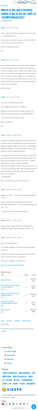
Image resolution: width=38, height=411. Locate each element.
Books (15, 383)
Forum (22, 383)
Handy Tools (10, 359)
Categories (9, 320)
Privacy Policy (5, 324)
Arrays (17, 380)
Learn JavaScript (9, 373)
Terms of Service (26, 320)
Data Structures (19, 376)
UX (3, 380)
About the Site (10, 355)
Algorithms (6, 376)
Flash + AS (6, 383)
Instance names (6, 280)
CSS (33, 373)
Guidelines (17, 320)
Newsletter (30, 383)
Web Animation (24, 373)
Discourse (12, 329)
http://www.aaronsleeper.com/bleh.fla (12, 265)
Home (2, 320)
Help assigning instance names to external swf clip (10, 286)
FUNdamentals (27, 380)
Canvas (9, 380)
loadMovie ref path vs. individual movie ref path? (9, 302)
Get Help (9, 363)
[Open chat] (33, 406)
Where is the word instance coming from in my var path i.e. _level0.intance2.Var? (18, 13)
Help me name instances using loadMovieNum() (10, 294)
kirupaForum (4, 5)
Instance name (5, 309)
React (30, 376)
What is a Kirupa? (11, 351)
